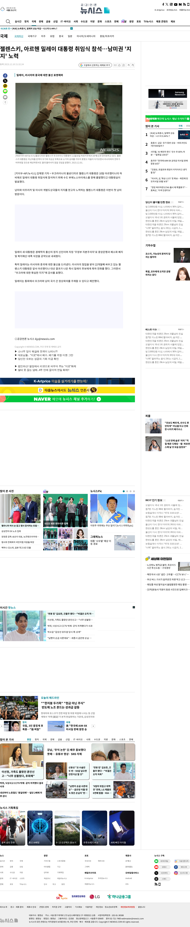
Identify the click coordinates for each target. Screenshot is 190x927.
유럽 (52, 36)
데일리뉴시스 (62, 878)
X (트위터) (164, 873)
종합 (29, 739)
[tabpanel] (112, 512)
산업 (55, 21)
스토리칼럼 (61, 861)
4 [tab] (134, 491)
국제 (34, 21)
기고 (58, 866)
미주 (43, 36)
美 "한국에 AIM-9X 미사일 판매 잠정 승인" (76, 729)
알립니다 (141, 907)
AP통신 (128, 861)
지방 (92, 21)
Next (93, 726)
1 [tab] (124, 491)
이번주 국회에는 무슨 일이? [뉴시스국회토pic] (111, 525)
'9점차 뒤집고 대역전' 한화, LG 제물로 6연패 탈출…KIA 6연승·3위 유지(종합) (102, 790)
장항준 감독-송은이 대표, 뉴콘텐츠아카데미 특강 (21, 536)
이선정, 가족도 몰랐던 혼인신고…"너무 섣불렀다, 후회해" (18, 774)
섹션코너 (47, 878)
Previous (1, 726)
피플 (148, 416)
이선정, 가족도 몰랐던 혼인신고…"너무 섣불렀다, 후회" (71, 619)
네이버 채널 (164, 861)
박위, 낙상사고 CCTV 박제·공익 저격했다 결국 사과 (21, 784)
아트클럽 (47, 866)
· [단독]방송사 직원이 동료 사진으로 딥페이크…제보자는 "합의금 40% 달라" (167, 589)
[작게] (128, 65)
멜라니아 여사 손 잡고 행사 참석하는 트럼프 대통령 (21, 525)
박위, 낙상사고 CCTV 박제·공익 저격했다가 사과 (70, 625)
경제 (41, 21)
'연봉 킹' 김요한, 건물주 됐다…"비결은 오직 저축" (71, 613)
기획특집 (60, 872)
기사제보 (78, 907)
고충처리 (68, 907)
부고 (54, 884)
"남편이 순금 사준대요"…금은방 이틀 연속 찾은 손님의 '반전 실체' (78, 790)
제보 (173, 21)
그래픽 (87, 866)
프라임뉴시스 (172, 9)
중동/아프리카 (107, 36)
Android (128, 878)
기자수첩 (150, 245)
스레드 (164, 878)
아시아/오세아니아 (86, 36)
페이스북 (184, 867)
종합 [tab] (188, 125)
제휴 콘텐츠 (162, 21)
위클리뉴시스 (184, 9)
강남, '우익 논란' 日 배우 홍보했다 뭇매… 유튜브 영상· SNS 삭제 (66, 752)
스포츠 (108, 21)
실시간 (18, 21)
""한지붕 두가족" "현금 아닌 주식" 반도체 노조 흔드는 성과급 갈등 (63, 705)
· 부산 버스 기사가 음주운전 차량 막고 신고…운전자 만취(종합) (167, 579)
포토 (139, 21)
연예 (116, 21)
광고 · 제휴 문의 (16, 907)
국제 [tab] (180, 125)
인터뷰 (46, 872)
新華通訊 (129, 866)
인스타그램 (183, 873)
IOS (126, 884)
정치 (26, 21)
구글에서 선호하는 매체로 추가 (97, 65)
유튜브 (164, 867)
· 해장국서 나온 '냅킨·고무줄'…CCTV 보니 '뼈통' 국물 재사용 (167, 574)
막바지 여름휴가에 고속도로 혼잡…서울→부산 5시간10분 (31, 28)
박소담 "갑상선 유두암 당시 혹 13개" (64, 632)
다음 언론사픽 (183, 861)
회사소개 (3, 907)
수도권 (84, 21)
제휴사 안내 (31, 907)
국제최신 (18, 36)
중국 (61, 36)
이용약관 (88, 907)
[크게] (133, 65)
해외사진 (101, 861)
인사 (45, 884)
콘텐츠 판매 (44, 907)
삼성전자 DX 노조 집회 (11, 531)
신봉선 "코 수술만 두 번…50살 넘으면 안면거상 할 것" (78, 771)
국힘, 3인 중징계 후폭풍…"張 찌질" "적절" (32, 729)
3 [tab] (131, 491)
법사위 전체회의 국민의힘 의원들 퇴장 (17, 542)
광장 (131, 21)
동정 (63, 884)
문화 (100, 21)
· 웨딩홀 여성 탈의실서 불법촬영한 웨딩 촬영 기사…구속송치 (167, 584)
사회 (76, 21)
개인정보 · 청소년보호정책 (106, 907)
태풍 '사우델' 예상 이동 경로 (100, 542)
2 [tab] (127, 491)
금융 (48, 21)
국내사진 (88, 861)
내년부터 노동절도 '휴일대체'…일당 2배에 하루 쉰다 (21, 794)
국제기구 (32, 36)
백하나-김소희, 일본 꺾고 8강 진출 (16, 547)
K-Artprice (159, 9)
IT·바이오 (66, 21)
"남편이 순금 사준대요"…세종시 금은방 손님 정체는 (71, 638)
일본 (70, 36)
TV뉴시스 (148, 21)
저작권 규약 (56, 907)
